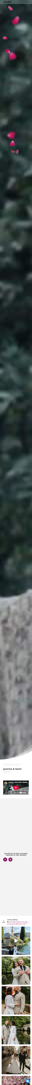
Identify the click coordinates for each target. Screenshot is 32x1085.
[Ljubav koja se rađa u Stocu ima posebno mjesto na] (16, 941)
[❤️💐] (16, 970)
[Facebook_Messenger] (28, 1081)
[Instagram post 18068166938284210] (16, 1000)
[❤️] (16, 1030)
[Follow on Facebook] (5, 860)
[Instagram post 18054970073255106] (16, 1060)
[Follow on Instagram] (10, 860)
